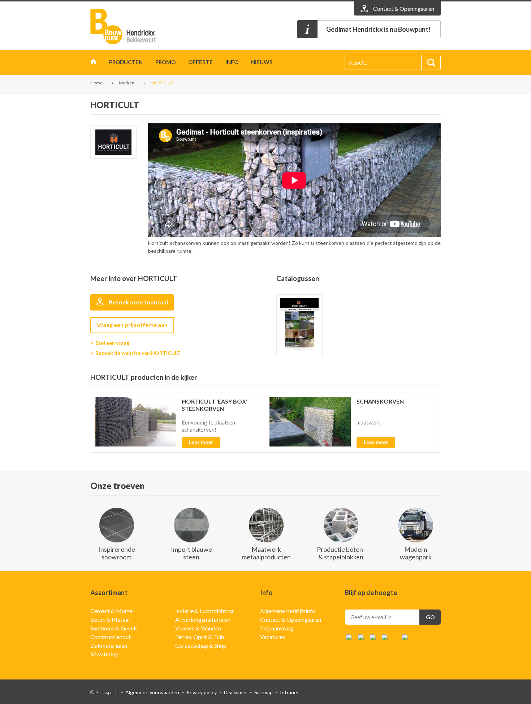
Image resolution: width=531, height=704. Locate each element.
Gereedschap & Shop (200, 645)
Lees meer (201, 442)
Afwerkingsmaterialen (202, 619)
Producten (126, 62)
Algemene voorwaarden (152, 692)
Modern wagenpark (416, 553)
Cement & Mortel (112, 610)
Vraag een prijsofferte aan (132, 324)
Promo (165, 62)
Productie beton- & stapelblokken (341, 553)
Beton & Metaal (110, 619)
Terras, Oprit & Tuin (199, 636)
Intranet (289, 692)
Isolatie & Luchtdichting (204, 610)
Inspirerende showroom (116, 553)
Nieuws (261, 62)
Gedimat (131, 26)
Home (93, 63)
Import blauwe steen (191, 553)
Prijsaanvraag (277, 628)
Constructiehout (110, 636)
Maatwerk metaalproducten (266, 553)
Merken (126, 82)
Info (231, 62)
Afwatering (104, 654)
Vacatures (272, 636)
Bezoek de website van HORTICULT (138, 353)
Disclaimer (235, 692)
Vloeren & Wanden (198, 628)
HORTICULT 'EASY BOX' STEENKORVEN (214, 405)
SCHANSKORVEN (380, 401)
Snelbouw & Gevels (114, 628)
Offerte (200, 62)
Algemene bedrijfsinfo (287, 610)
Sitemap (263, 692)
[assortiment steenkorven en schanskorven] (299, 325)
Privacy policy (201, 692)
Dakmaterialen (108, 645)
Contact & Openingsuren (290, 619)
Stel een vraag (112, 343)
